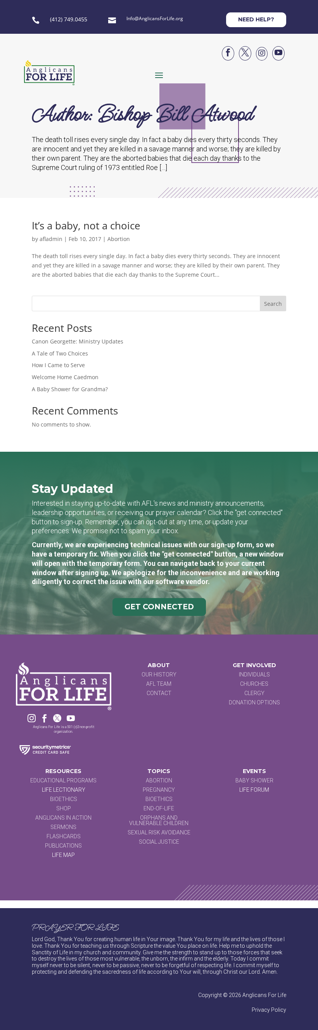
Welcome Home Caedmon (65, 377)
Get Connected (159, 606)
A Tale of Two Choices (60, 353)
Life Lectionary (63, 790)
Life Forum (254, 790)
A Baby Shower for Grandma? (70, 389)
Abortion (118, 239)
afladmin (51, 239)
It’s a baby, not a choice (86, 225)
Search (273, 303)
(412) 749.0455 (68, 19)
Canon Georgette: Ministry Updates (77, 341)
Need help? (256, 19)
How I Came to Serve (58, 365)
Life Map (63, 855)
